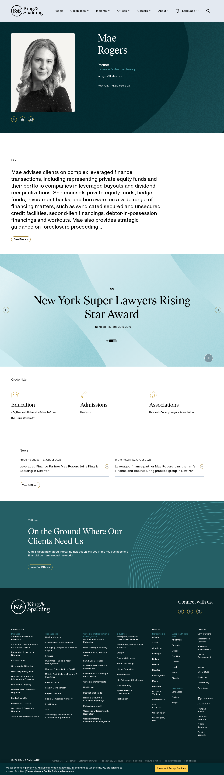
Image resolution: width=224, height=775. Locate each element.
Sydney (175, 697)
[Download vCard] (31, 119)
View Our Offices (40, 567)
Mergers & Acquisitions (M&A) (60, 669)
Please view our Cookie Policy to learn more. (50, 771)
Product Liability (19, 698)
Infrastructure (123, 674)
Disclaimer (70, 761)
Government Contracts (94, 682)
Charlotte (157, 648)
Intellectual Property (21, 684)
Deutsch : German (202, 718)
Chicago (156, 653)
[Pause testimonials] (208, 358)
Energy (120, 653)
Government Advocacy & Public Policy (95, 675)
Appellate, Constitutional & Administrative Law (24, 646)
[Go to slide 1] (107, 341)
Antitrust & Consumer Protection (22, 638)
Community (203, 682)
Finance (49, 656)
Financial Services (126, 658)
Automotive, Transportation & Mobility (130, 646)
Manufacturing (124, 685)
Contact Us (57, 761)
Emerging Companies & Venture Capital (61, 649)
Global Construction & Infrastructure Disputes (22, 677)
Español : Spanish (202, 733)
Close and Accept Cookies (171, 768)
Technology (122, 699)
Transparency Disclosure (111, 761)
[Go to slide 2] (112, 340)
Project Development (55, 688)
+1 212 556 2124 (120, 85)
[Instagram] (199, 611)
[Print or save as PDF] (22, 119)
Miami (155, 681)
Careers (202, 629)
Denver (155, 664)
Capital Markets (53, 637)
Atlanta (155, 637)
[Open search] (208, 11)
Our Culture (203, 672)
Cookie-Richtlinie (134, 761)
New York (156, 686)
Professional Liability (21, 703)
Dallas (155, 659)
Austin (155, 642)
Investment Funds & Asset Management (58, 662)
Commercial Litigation (22, 666)
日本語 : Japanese (202, 725)
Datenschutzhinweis (88, 761)
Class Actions (18, 660)
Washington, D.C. (158, 719)
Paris (174, 672)
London (175, 667)
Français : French (202, 710)
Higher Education (125, 669)
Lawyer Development (204, 655)
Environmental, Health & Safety (95, 654)
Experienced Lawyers (204, 640)
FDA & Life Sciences (93, 661)
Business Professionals (204, 648)
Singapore (177, 692)
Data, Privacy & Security (95, 647)
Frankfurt (176, 656)
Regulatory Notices (172, 761)
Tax (46, 709)
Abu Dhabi (177, 640)
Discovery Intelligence (22, 671)
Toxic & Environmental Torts (25, 716)
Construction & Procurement (59, 642)
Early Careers (204, 634)
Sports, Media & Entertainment (124, 691)
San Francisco (157, 706)
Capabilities (17, 629)
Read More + (21, 239)
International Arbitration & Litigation (24, 691)
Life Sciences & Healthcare (130, 680)
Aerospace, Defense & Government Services (128, 638)
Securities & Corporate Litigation (22, 709)
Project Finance (53, 693)
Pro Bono (202, 677)
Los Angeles (158, 675)
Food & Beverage (125, 663)
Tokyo (175, 702)
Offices (156, 629)
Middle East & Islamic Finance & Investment (61, 675)
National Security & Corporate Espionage (93, 699)
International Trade (92, 693)
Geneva (176, 661)
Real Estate (51, 704)
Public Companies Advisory (58, 699)
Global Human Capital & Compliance (95, 667)
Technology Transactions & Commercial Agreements (58, 716)
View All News (29, 485)
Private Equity (52, 682)
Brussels (176, 645)
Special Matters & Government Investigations (96, 720)
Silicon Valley (158, 713)
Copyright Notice (153, 761)
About (201, 667)
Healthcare (88, 687)
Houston (156, 670)
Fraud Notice (190, 761)
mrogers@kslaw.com (110, 76)
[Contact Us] (181, 611)
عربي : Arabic (204, 703)
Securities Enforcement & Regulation (95, 712)
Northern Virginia (156, 692)
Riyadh (175, 678)
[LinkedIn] (14, 119)
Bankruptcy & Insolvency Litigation (23, 653)
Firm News (203, 688)
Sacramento (158, 699)
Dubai (175, 651)
